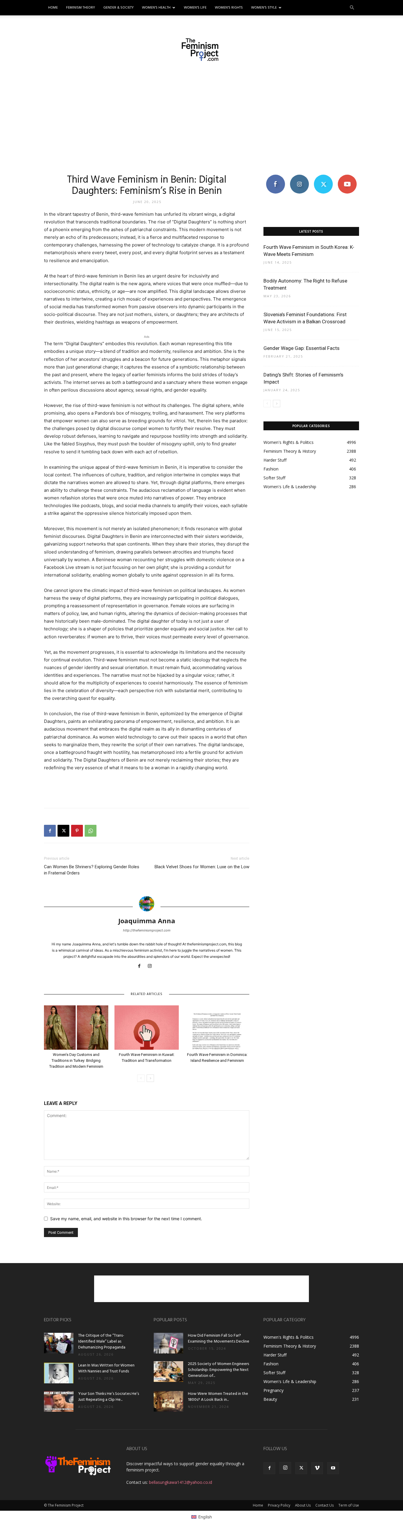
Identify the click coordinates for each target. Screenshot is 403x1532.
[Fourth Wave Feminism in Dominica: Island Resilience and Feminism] (217, 1027)
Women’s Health (156, 8)
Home (53, 8)
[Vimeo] (317, 1468)
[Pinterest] (77, 831)
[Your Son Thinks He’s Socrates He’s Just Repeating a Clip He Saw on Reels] (58, 1401)
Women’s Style (264, 8)
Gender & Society (118, 8)
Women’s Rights (229, 8)
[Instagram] (152, 966)
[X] (63, 831)
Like (275, 177)
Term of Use (348, 1505)
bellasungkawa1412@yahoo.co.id (180, 1482)
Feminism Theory (80, 8)
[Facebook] (50, 831)
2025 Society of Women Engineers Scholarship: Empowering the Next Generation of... (218, 1370)
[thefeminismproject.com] (201, 49)
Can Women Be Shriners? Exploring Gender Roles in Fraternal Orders (91, 870)
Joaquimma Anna (146, 920)
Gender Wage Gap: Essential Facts (301, 348)
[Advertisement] (201, 117)
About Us (303, 1505)
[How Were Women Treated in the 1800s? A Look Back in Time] (168, 1401)
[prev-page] (141, 1078)
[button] (352, 8)
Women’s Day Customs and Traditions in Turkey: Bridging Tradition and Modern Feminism (76, 1060)
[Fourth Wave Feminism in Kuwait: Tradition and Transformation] (146, 1027)
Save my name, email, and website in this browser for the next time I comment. (126, 1218)
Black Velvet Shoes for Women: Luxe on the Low (202, 866)
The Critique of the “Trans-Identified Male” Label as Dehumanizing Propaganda (101, 1341)
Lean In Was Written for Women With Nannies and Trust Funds (106, 1368)
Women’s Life (195, 8)
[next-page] (150, 1078)
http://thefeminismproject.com (147, 930)
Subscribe (347, 177)
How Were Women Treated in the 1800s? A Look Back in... (218, 1396)
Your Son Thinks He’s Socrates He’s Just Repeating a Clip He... (108, 1396)
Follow (299, 177)
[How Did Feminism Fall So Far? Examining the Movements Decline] (168, 1343)
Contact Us (324, 1505)
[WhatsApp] (90, 831)
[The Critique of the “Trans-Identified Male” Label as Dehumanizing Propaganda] (58, 1343)
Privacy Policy (279, 1505)
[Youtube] (333, 1468)
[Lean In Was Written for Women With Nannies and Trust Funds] (58, 1373)
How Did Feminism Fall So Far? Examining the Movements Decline (218, 1338)
